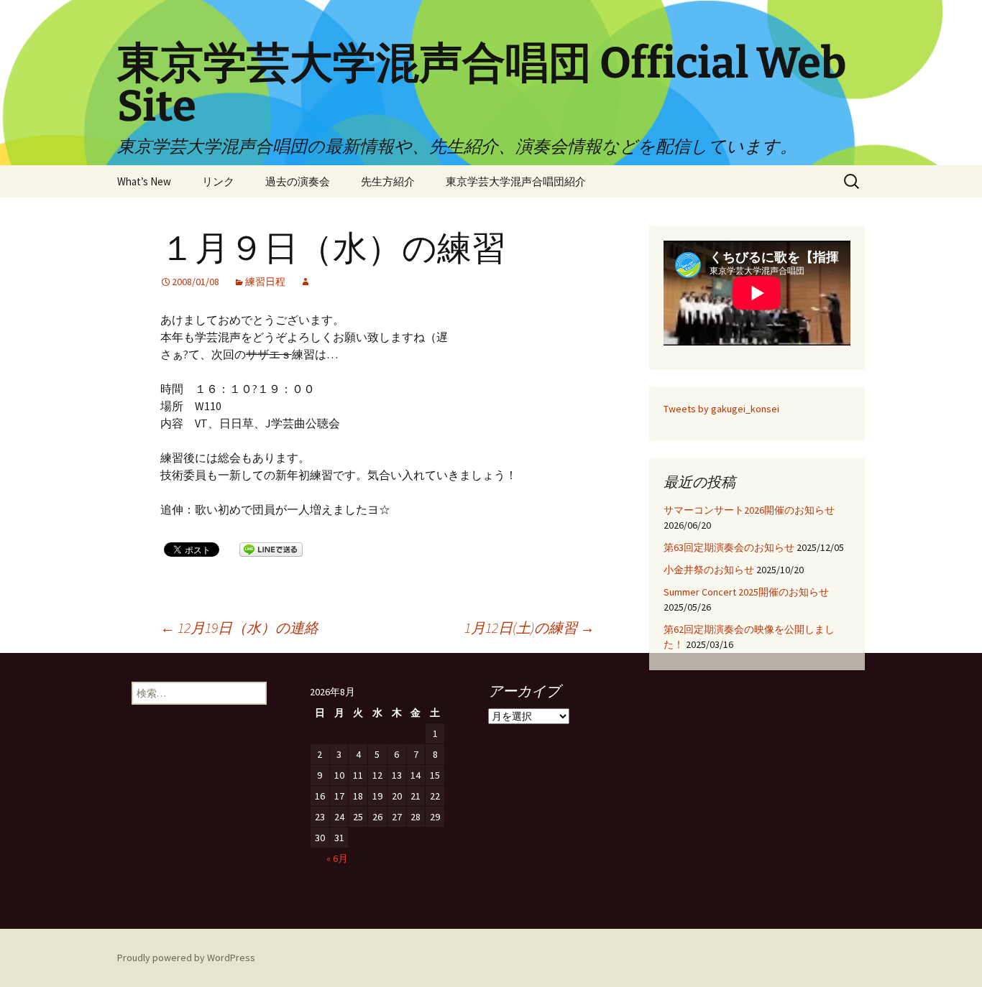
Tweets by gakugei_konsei (721, 408)
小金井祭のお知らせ (709, 569)
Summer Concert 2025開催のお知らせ (746, 591)
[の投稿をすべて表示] (305, 281)
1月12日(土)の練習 (529, 627)
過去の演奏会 (297, 181)
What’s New (144, 181)
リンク (218, 181)
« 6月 (337, 858)
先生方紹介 (388, 181)
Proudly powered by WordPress (186, 957)
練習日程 (265, 281)
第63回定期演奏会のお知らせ (729, 547)
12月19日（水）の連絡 (239, 627)
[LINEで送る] (271, 549)
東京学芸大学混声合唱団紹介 (516, 181)
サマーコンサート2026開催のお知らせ (749, 510)
